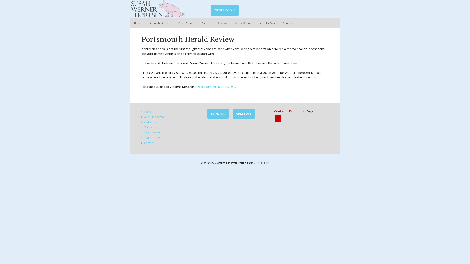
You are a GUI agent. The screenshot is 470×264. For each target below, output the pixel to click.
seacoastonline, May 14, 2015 (216, 87)
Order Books (152, 122)
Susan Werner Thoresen (157, 9)
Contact (149, 143)
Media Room (152, 132)
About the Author (154, 117)
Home (148, 111)
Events (148, 127)
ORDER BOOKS (225, 10)
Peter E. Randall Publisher (253, 163)
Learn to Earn (152, 138)
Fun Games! (218, 113)
